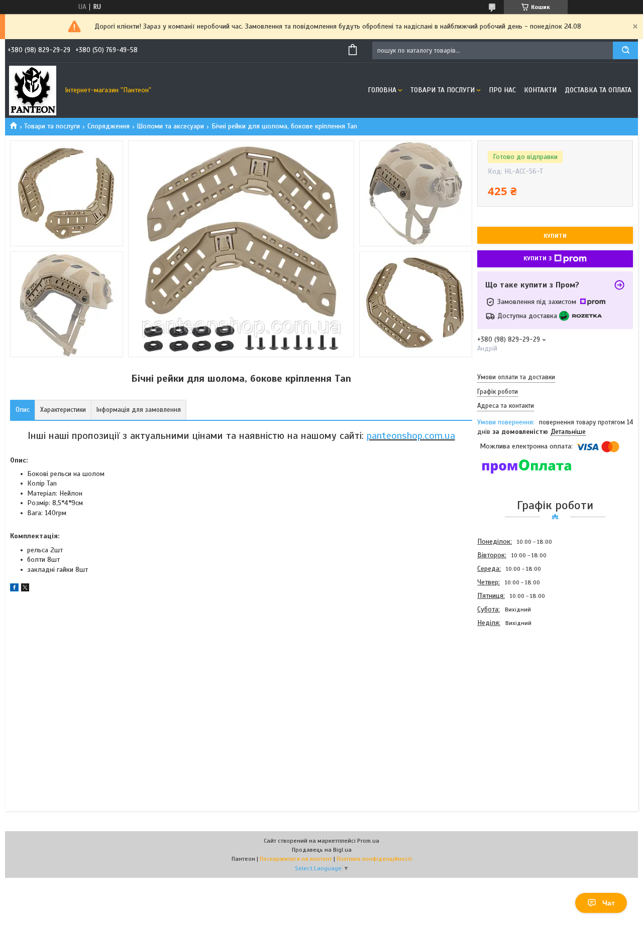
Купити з (537, 258)
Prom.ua (368, 840)
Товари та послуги (442, 90)
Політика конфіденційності (374, 858)
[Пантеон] (33, 90)
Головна (382, 90)
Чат (608, 903)
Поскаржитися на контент (296, 858)
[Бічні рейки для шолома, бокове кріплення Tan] (513, 684)
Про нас (502, 90)
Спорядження (108, 126)
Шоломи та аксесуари (170, 126)
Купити (555, 235)
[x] (25, 589)
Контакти (540, 90)
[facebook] (14, 589)
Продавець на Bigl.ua (322, 849)
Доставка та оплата (598, 90)
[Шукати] (625, 50)
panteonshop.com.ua (411, 435)
